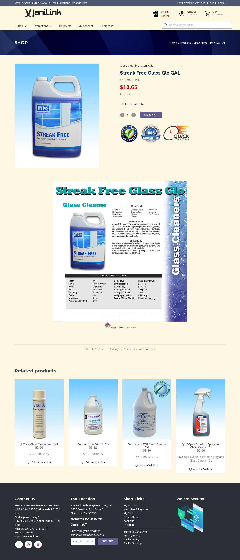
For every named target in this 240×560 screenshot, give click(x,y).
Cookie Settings (133, 543)
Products (185, 42)
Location (129, 524)
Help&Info (65, 26)
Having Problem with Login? (191, 2)
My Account (86, 26)
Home (173, 42)
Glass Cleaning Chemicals (136, 66)
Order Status (131, 517)
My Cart (128, 513)
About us (129, 521)
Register (221, 2)
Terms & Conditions (136, 531)
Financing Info (79, 2)
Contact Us (64, 2)
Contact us (106, 26)
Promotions (41, 26)
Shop (19, 26)
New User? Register (136, 509)
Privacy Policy (132, 535)
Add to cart (151, 115)
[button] (132, 104)
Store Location (22, 2)
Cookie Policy (131, 539)
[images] (57, 116)
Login (211, 2)
